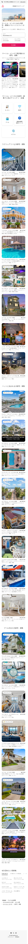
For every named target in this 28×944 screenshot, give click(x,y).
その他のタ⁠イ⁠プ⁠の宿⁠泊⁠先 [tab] (15, 873)
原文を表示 (22, 2)
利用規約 (17, 937)
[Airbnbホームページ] (3, 6)
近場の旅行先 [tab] (5, 873)
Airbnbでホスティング (18, 6)
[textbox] (7, 40)
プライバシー (11, 937)
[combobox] (13, 35)
